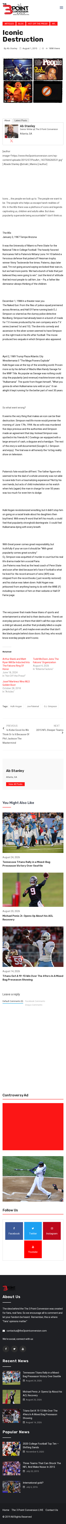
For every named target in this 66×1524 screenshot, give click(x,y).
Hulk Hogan (16, 706)
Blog (21, 24)
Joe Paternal (33, 706)
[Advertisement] (33, 1126)
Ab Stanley (12, 48)
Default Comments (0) (13, 1001)
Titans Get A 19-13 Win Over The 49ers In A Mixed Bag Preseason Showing (40, 1414)
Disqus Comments (33, 1005)
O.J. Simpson (50, 706)
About (7, 120)
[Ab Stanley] (11, 131)
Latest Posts (21, 120)
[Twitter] (11, 141)
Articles (9, 24)
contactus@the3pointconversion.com (27, 1330)
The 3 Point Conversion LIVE (27, 1510)
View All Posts (15, 784)
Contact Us (52, 1510)
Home (6, 1510)
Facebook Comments (35, 1001)
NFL (54, 24)
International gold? (33, 1482)
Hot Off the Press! (38, 24)
